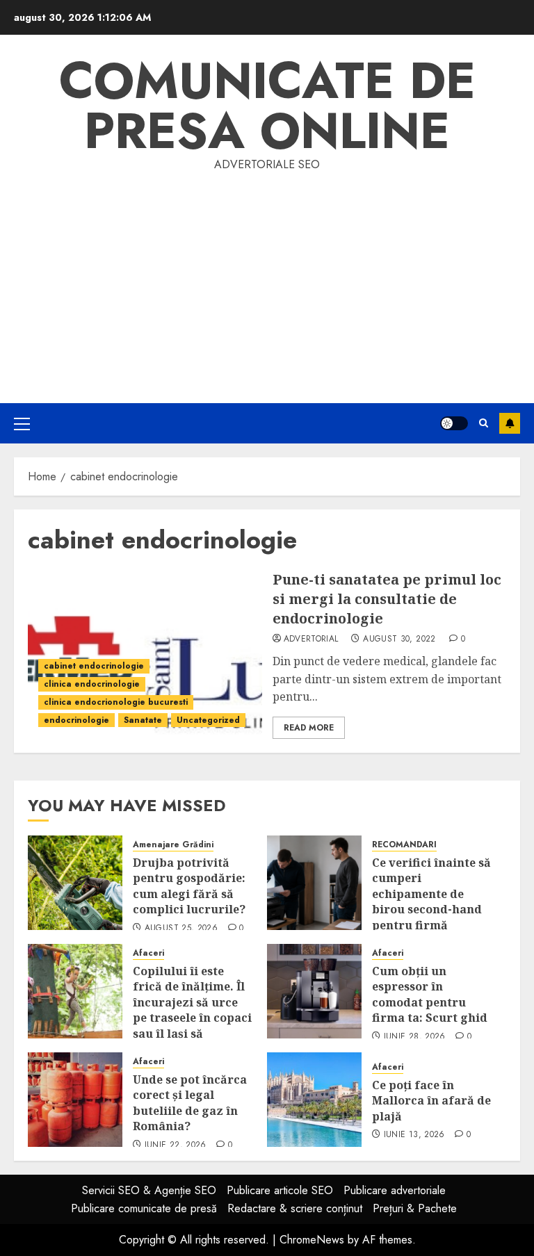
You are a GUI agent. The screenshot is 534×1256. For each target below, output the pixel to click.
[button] (22, 423)
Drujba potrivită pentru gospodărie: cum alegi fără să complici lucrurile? (189, 886)
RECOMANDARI (404, 845)
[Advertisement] (267, 278)
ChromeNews (312, 1240)
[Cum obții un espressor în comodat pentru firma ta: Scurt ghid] (314, 991)
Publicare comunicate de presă (144, 1208)
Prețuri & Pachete (415, 1208)
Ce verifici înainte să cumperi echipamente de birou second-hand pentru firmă (431, 894)
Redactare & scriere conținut (294, 1208)
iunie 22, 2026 (176, 1145)
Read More (309, 727)
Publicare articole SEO (280, 1190)
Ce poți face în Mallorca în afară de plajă (431, 1100)
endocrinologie (76, 720)
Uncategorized (208, 720)
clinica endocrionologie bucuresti (116, 702)
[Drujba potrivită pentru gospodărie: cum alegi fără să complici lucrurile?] (75, 882)
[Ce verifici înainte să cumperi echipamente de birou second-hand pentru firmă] (314, 882)
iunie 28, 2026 (415, 1037)
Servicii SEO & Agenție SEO (149, 1190)
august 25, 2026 (181, 928)
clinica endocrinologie (92, 684)
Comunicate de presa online (267, 105)
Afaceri (148, 953)
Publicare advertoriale (394, 1190)
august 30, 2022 (399, 639)
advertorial (311, 639)
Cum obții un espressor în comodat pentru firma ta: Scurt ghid (429, 994)
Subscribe (509, 423)
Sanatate (143, 720)
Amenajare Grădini (173, 845)
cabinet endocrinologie (94, 666)
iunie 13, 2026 (414, 1135)
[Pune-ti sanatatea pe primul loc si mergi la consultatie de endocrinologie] (145, 654)
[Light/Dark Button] (454, 423)
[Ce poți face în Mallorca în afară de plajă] (314, 1099)
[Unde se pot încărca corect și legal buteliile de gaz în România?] (75, 1099)
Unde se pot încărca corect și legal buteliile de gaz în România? (190, 1103)
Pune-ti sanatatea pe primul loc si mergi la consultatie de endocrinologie (387, 599)
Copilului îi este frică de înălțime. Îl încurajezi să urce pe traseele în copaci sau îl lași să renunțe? (192, 1010)
